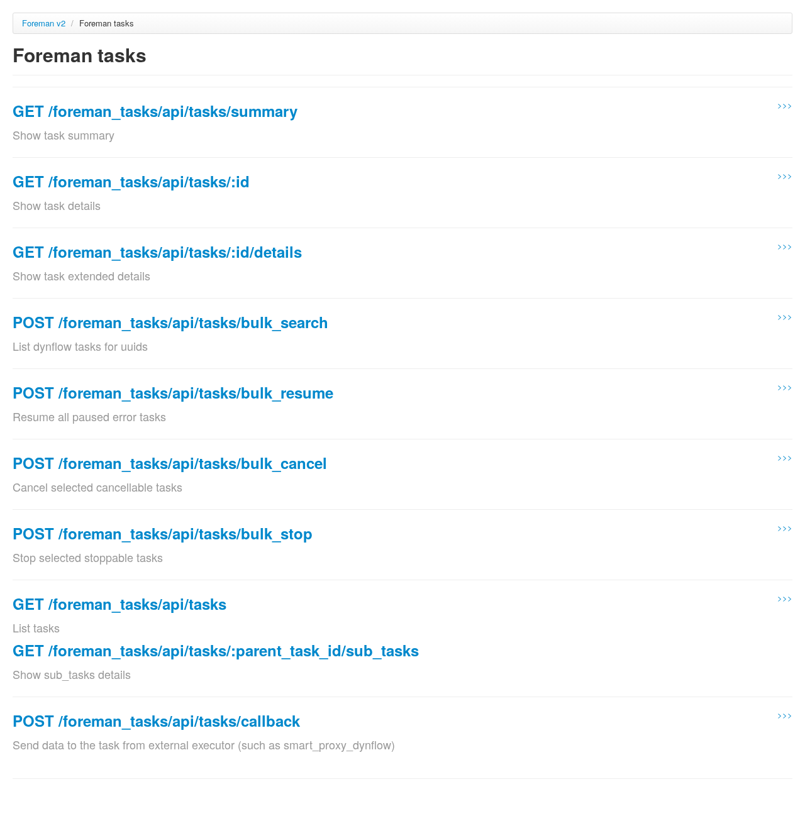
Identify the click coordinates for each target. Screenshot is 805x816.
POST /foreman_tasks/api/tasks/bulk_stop (163, 533)
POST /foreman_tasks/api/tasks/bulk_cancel (170, 462)
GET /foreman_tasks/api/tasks (119, 603)
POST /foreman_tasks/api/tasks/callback (156, 720)
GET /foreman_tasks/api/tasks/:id (131, 181)
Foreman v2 (43, 23)
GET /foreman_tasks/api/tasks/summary (155, 110)
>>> (784, 105)
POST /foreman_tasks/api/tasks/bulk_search (170, 322)
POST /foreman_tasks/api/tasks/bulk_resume (173, 392)
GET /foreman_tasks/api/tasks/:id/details (157, 251)
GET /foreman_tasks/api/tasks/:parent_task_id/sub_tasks (216, 650)
